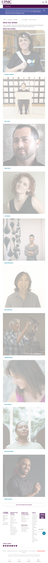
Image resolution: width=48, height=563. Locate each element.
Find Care (9, 561)
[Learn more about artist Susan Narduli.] (24, 381)
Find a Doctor (12, 515)
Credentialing (23, 521)
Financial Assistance (14, 531)
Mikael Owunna (8, 499)
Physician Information (25, 515)
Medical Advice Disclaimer (23, 550)
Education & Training (25, 518)
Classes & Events (13, 533)
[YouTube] (14, 546)
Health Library (12, 534)
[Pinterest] (10, 546)
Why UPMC (34, 514)
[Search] (43, 2)
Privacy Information (32, 550)
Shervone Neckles (8, 451)
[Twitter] (12, 546)
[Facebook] (3, 546)
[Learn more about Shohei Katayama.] (24, 239)
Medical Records (13, 527)
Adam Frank (7, 168)
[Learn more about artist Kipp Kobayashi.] (24, 286)
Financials (34, 522)
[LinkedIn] (8, 546)
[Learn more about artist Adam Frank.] (24, 145)
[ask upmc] (44, 533)
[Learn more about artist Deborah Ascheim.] (24, 51)
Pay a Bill (12, 518)
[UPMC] (7, 2)
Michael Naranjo (8, 357)
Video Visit (29, 561)
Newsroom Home (24, 526)
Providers (19, 561)
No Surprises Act (13, 528)
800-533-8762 (5, 524)
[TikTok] (16, 546)
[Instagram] (6, 546)
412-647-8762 (5, 522)
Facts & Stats (34, 515)
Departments (23, 519)
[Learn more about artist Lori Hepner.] (24, 193)
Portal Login (38, 561)
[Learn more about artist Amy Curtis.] (24, 98)
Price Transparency (13, 530)
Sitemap (24, 552)
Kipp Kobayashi (8, 309)
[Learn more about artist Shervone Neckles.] (24, 428)
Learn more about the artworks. (24, 504)
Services (11, 525)
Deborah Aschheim (9, 74)
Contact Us (4, 550)
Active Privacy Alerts (41, 550)
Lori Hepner (7, 216)
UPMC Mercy (8, 6)
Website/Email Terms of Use (12, 550)
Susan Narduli (7, 404)
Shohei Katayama (8, 262)
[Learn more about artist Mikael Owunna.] (24, 476)
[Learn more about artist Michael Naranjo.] (24, 334)
